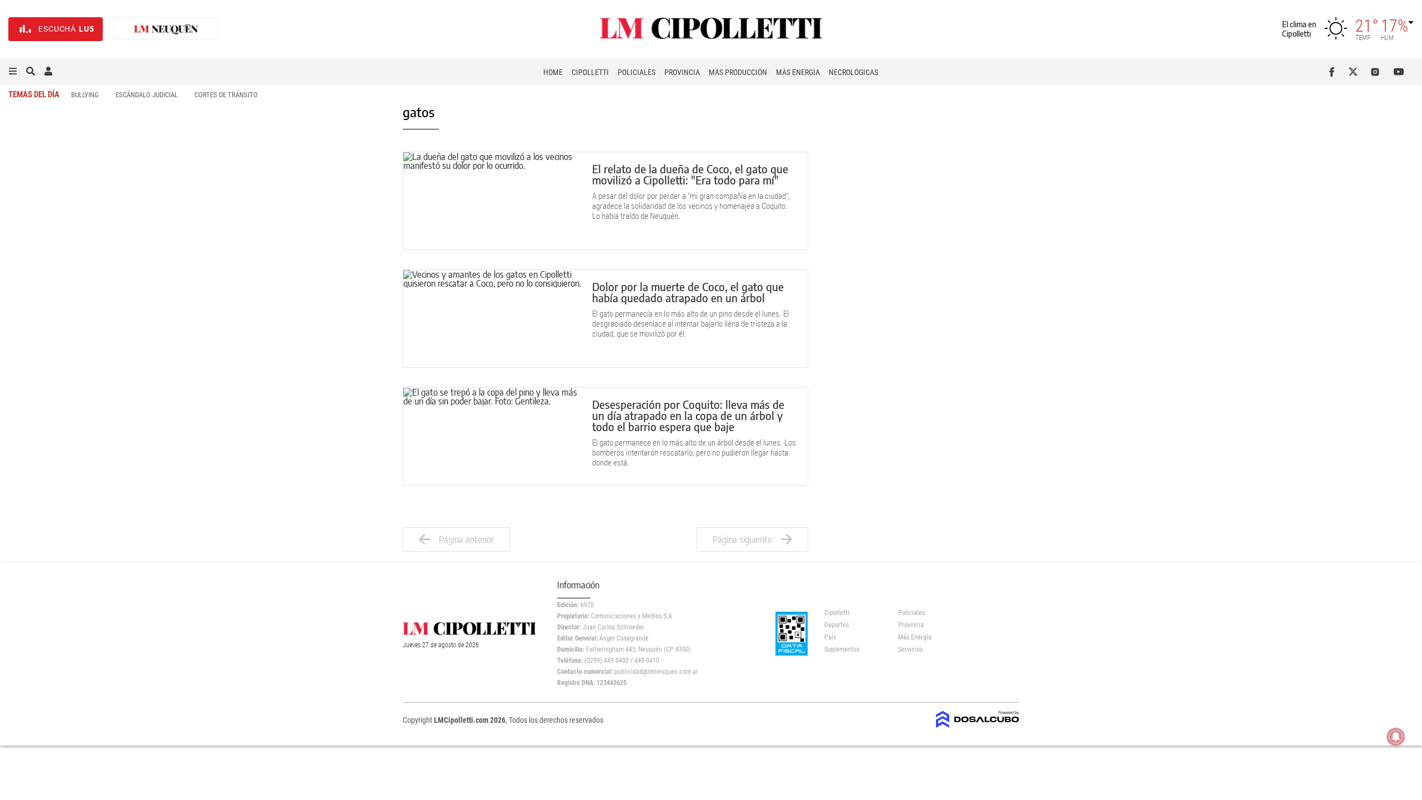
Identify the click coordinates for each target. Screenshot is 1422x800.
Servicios (910, 649)
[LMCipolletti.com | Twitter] (1356, 72)
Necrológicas (853, 72)
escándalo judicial (147, 94)
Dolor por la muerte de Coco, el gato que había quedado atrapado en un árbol (688, 291)
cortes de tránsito (226, 94)
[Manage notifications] (1396, 737)
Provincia (682, 72)
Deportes (836, 625)
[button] (12, 71)
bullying (85, 94)
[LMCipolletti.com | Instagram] (1377, 72)
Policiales (636, 72)
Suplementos (841, 649)
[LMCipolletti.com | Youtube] (1399, 72)
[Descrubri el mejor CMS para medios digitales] (977, 724)
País (830, 637)
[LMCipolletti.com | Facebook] (1334, 72)
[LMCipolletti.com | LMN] (166, 29)
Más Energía (798, 72)
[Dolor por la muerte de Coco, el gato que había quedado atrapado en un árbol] (492, 318)
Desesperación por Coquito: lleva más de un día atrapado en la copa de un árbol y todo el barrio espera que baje (688, 415)
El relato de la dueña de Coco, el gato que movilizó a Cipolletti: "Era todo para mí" (690, 174)
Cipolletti (590, 72)
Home (553, 72)
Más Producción (738, 72)
